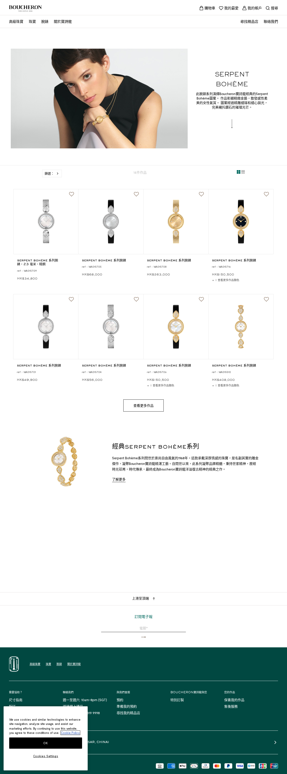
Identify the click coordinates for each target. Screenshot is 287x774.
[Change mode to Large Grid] (243, 173)
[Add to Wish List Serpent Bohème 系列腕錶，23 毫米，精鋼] (71, 194)
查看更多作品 (143, 405)
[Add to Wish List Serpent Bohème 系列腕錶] (136, 194)
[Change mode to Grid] (238, 173)
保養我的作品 (234, 700)
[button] (143, 637)
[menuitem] (207, 8)
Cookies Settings (45, 756)
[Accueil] (14, 664)
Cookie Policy (70, 733)
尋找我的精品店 (128, 713)
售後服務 (231, 706)
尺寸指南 (15, 700)
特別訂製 (177, 700)
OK (45, 743)
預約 (120, 700)
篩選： (49, 173)
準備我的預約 (127, 706)
